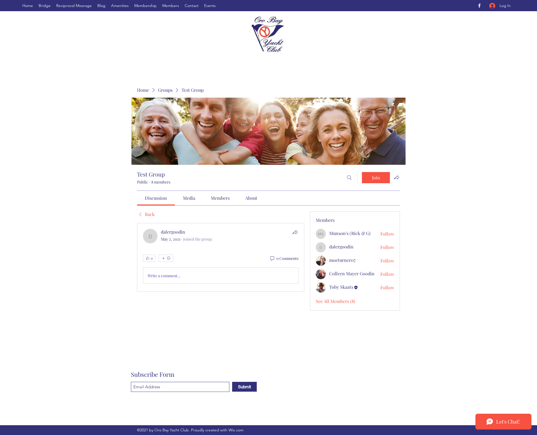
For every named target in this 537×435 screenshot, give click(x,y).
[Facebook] (479, 5)
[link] (156, 198)
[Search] (349, 177)
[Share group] (396, 177)
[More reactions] (166, 258)
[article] (220, 257)
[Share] (295, 232)
